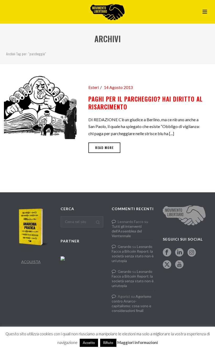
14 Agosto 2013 (118, 87)
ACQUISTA (31, 261)
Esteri (93, 87)
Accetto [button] (89, 343)
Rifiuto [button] (108, 343)
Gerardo (124, 246)
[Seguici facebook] (167, 252)
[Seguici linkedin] (179, 252)
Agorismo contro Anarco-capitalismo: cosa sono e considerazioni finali (131, 303)
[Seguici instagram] (191, 252)
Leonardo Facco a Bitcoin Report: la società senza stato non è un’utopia (133, 253)
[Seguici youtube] (179, 264)
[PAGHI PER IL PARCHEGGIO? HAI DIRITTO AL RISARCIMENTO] (40, 106)
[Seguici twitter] (167, 264)
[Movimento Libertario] (107, 12)
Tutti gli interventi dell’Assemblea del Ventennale (127, 231)
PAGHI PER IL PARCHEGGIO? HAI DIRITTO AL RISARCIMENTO (145, 102)
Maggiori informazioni (137, 342)
